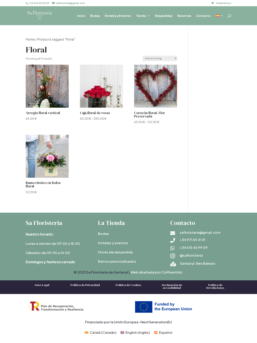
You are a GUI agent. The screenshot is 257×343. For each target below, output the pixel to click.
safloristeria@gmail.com (200, 232)
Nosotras (184, 15)
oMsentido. (174, 272)
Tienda (141, 15)
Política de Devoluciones (215, 286)
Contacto (203, 15)
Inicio (81, 15)
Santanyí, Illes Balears (197, 263)
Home (30, 39)
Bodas (95, 15)
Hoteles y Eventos (118, 15)
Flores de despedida (115, 252)
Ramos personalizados (117, 261)
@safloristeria (191, 255)
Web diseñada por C (147, 272)
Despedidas (163, 15)
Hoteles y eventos (113, 243)
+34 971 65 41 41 (192, 239)
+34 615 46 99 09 (194, 247)
